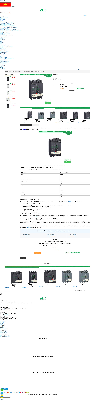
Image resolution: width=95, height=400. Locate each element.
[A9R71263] (8, 92)
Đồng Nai (1, 324)
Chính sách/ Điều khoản (4, 332)
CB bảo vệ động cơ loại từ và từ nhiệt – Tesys (7, 22)
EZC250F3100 (14, 76)
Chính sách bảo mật (3, 333)
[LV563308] (81, 276)
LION (1, 56)
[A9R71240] (8, 86)
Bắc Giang (1, 323)
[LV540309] (38, 114)
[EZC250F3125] (8, 106)
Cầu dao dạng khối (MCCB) (4, 28)
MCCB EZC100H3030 (26, 236)
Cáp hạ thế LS (2, 49)
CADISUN (1, 60)
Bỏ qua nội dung (2, 0)
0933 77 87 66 (72, 92)
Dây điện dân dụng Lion (3, 59)
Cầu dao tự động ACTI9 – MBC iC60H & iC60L (7, 25)
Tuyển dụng (2, 327)
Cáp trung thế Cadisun (3, 62)
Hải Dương (2, 322)
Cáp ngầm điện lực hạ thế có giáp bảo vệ (6, 46)
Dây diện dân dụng (3, 55)
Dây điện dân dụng (3, 44)
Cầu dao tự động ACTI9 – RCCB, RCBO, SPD (7, 23)
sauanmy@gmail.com (6, 310)
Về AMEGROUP (2, 325)
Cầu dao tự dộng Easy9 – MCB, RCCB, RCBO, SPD (8, 27)
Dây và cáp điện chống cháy (4, 61)
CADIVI (1, 43)
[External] (4, 390)
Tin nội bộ (1, 69)
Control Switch (2, 40)
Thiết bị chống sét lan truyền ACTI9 (5, 24)
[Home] (43, 10)
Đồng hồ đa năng (2, 19)
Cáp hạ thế (1, 54)
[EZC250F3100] (8, 79)
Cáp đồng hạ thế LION (3, 57)
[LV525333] (72, 114)
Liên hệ (1, 68)
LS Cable (1, 47)
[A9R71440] (8, 99)
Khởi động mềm (2, 18)
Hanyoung (1, 42)
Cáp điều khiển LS (3, 50)
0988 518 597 (72, 252)
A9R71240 (13, 83)
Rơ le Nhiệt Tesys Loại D (4, 32)
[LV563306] (26, 114)
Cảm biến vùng (2, 39)
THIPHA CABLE (2, 53)
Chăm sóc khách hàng (3, 329)
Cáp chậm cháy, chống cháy (4, 45)
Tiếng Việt (12, 6)
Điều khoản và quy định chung (5, 336)
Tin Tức (1, 67)
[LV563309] (64, 276)
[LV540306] (30, 276)
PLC (0, 21)
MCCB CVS (69, 201)
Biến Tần (1, 20)
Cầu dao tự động (37, 216)
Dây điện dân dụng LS (3, 52)
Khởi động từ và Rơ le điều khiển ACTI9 (6, 35)
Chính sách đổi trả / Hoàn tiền (5, 335)
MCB (1, 41)
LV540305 (42, 71)
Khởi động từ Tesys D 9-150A (5, 33)
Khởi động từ (2, 31)
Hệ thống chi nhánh (3, 321)
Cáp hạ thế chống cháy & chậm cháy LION (7, 58)
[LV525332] (84, 114)
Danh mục (2, 16)
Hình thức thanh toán (3, 330)
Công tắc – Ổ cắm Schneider (4, 36)
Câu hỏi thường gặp (3, 331)
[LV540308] (49, 114)
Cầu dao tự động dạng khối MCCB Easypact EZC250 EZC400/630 (10, 30)
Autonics (1, 38)
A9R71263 (13, 90)
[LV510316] (47, 276)
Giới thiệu (1, 64)
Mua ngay (62, 88)
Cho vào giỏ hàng (81, 88)
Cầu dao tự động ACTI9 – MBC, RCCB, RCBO (7, 26)
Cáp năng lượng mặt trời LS (4, 51)
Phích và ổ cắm (2, 34)
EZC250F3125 (14, 103)
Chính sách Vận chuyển (4, 334)
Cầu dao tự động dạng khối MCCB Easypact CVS (8, 29)
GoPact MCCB (2, 37)
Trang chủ (8, 71)
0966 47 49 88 (6, 309)
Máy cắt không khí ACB (4, 17)
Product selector (2, 65)
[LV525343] (13, 276)
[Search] (9, 12)
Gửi (1, 294)
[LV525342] (61, 114)
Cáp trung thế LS (2, 48)
